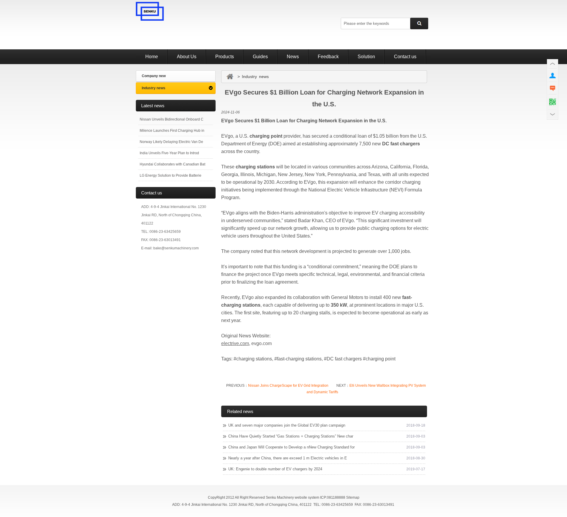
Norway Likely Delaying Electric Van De (171, 142)
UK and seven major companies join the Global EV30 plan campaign (286, 425)
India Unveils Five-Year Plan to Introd (169, 153)
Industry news (153, 88)
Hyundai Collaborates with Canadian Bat (172, 164)
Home (151, 56)
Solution (366, 56)
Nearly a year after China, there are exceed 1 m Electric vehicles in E (287, 458)
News (293, 56)
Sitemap (352, 497)
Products (224, 56)
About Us (186, 56)
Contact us (405, 56)
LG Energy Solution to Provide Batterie (170, 175)
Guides (260, 56)
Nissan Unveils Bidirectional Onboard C (171, 119)
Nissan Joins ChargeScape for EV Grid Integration (288, 385)
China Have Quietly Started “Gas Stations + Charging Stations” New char (290, 436)
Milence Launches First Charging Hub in (172, 131)
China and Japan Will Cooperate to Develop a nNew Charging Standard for (291, 447)
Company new (154, 76)
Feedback (328, 56)
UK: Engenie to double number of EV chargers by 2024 (275, 469)
